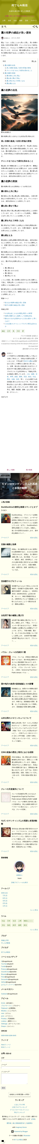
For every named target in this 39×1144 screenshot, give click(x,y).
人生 (28, 374)
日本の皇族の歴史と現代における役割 (17, 752)
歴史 (8, 379)
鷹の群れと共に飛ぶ (13, 75)
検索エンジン (28, 921)
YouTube (4, 964)
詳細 (33, 1119)
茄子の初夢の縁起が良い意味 (15, 305)
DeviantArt (4, 979)
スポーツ (34, 20)
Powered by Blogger (21, 1131)
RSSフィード (5, 1047)
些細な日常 (5, 309)
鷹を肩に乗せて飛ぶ (13, 78)
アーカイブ (5, 537)
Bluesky (4, 974)
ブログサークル (6, 1005)
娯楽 (16, 376)
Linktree (4, 1021)
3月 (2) (5, 901)
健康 (20, 20)
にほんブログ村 (19, 1104)
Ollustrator (26, 1135)
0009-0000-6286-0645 (8, 1035)
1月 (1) (5, 906)
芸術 (26, 20)
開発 (20, 376)
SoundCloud (5, 972)
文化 (3, 925)
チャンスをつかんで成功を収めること (19, 70)
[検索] (5, 26)
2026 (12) (4, 893)
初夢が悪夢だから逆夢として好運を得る (18, 316)
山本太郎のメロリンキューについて (16, 718)
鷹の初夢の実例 (10, 73)
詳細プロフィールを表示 (19, 882)
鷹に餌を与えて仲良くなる (16, 81)
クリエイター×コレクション (19, 1110)
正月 (8, 331)
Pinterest (4, 969)
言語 (25, 376)
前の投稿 (29, 470)
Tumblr (3, 966)
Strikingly (4, 1024)
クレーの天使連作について (12, 789)
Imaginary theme (21, 1127)
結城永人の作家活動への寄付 (19, 1094)
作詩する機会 (28, 361)
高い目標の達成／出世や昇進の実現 (19, 68)
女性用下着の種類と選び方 (12, 615)
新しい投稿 (10, 470)
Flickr (3, 977)
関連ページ (5, 298)
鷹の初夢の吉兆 (10, 65)
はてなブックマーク (8, 984)
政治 (29, 376)
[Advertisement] (19, 452)
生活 (14, 921)
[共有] (33, 26)
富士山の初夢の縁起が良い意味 (15, 302)
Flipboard (4, 1008)
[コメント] (3, 1141)
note (2, 1013)
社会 (15, 20)
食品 (8, 925)
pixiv (2, 1016)
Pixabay (4, 1018)
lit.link (3, 1003)
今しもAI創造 (5, 943)
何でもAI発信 (19, 5)
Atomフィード (6, 1044)
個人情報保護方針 (19, 1123)
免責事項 (29, 1123)
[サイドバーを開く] (2, 26)
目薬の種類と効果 (8, 544)
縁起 (3, 331)
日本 (18, 331)
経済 (14, 925)
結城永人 (7, 38)
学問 (11, 376)
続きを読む (34, 537)
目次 (4, 61)
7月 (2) (5, 895)
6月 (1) (5, 898)
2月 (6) (5, 903)
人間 (3, 20)
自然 (9, 20)
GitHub (3, 982)
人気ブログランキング (19, 1107)
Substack (4, 994)
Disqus (3, 1026)
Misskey (4, 1011)
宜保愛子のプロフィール (11, 581)
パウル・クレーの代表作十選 (13, 652)
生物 (13, 379)
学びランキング (19, 1112)
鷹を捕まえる (11, 83)
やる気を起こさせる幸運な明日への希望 (18, 313)
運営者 (9, 1123)
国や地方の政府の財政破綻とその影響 (17, 684)
